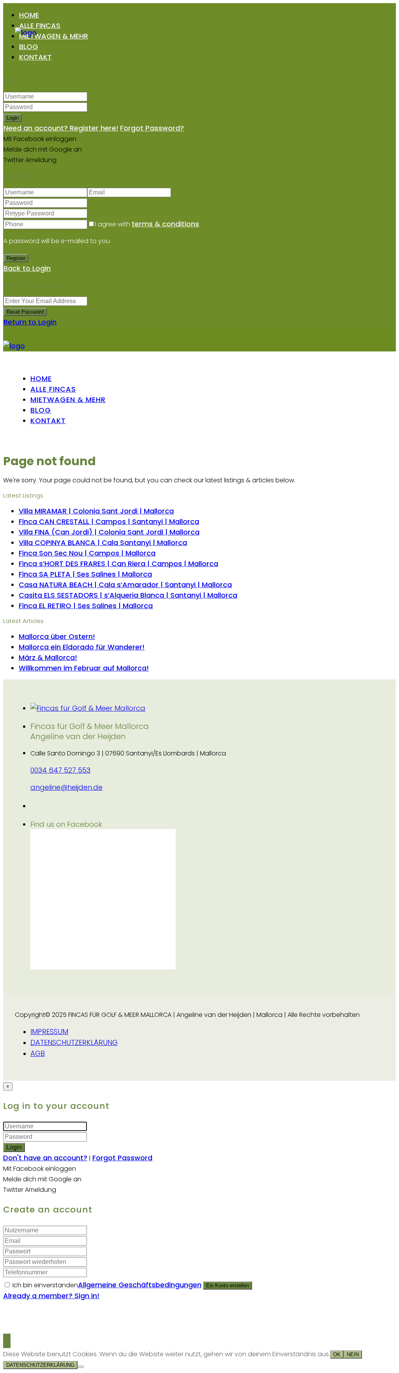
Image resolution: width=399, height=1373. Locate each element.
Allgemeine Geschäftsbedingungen (139, 1285)
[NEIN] (81, 1367)
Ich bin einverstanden (106, 1285)
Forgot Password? (152, 128)
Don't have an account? (45, 1158)
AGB (37, 1053)
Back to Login (27, 268)
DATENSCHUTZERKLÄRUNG (74, 1042)
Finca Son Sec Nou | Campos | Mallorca (87, 553)
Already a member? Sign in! (51, 1296)
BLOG (28, 46)
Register (16, 258)
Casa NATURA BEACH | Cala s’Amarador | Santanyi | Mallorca (125, 584)
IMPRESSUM (49, 1031)
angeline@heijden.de (66, 787)
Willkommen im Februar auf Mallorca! (84, 668)
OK (337, 1354)
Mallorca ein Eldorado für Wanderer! (82, 647)
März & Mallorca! (48, 657)
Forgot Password (122, 1158)
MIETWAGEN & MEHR (53, 36)
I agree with (147, 224)
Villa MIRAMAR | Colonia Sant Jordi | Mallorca (96, 511)
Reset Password (25, 312)
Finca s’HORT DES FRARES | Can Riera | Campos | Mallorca (118, 563)
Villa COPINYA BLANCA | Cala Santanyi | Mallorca (103, 542)
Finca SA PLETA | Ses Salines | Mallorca (85, 574)
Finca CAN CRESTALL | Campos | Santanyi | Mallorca (109, 521)
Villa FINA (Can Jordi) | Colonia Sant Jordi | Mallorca (109, 532)
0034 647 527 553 (60, 770)
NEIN (353, 1354)
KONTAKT (35, 57)
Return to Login (30, 322)
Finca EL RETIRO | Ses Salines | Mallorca (86, 606)
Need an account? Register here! (61, 128)
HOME (29, 15)
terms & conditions (165, 224)
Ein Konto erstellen (227, 1285)
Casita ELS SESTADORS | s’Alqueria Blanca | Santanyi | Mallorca (128, 595)
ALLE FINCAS (39, 25)
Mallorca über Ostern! (57, 636)
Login (13, 118)
